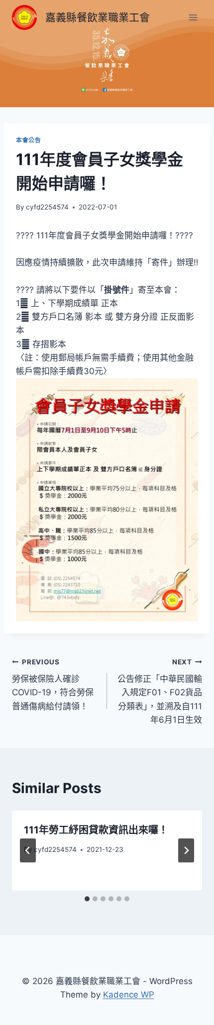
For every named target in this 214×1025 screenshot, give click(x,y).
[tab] (87, 898)
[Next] (186, 850)
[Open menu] (193, 17)
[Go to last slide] (28, 850)
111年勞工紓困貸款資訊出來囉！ (96, 830)
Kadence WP (128, 995)
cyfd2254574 (47, 207)
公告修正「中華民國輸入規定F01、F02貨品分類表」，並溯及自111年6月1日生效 (159, 691)
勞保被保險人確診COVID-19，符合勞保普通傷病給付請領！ (53, 684)
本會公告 (28, 140)
